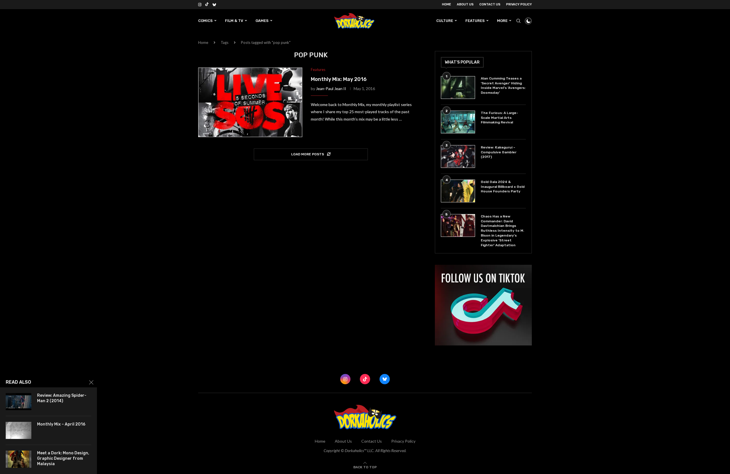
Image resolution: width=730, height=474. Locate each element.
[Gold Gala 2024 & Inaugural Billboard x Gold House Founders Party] (458, 191)
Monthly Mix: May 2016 (339, 79)
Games (262, 21)
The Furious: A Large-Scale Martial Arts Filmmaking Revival (499, 118)
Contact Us (489, 4)
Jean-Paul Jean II (331, 88)
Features (475, 21)
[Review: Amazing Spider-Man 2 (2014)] (18, 401)
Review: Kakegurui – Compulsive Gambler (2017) (498, 152)
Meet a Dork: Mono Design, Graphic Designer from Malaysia (63, 458)
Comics (205, 21)
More (502, 21)
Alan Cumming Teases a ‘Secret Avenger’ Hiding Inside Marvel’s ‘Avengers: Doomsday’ (503, 85)
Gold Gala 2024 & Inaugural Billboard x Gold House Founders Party (503, 187)
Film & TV (234, 21)
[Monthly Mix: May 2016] (250, 102)
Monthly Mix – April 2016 (61, 424)
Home (446, 4)
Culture (444, 21)
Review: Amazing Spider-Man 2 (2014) (61, 398)
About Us (465, 4)
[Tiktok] (207, 4)
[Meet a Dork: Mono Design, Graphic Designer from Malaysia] (18, 459)
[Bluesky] (214, 4)
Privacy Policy (519, 4)
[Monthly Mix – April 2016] (18, 430)
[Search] (518, 20)
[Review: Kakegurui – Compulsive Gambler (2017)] (458, 156)
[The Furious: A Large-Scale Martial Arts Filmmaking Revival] (458, 122)
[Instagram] (199, 4)
